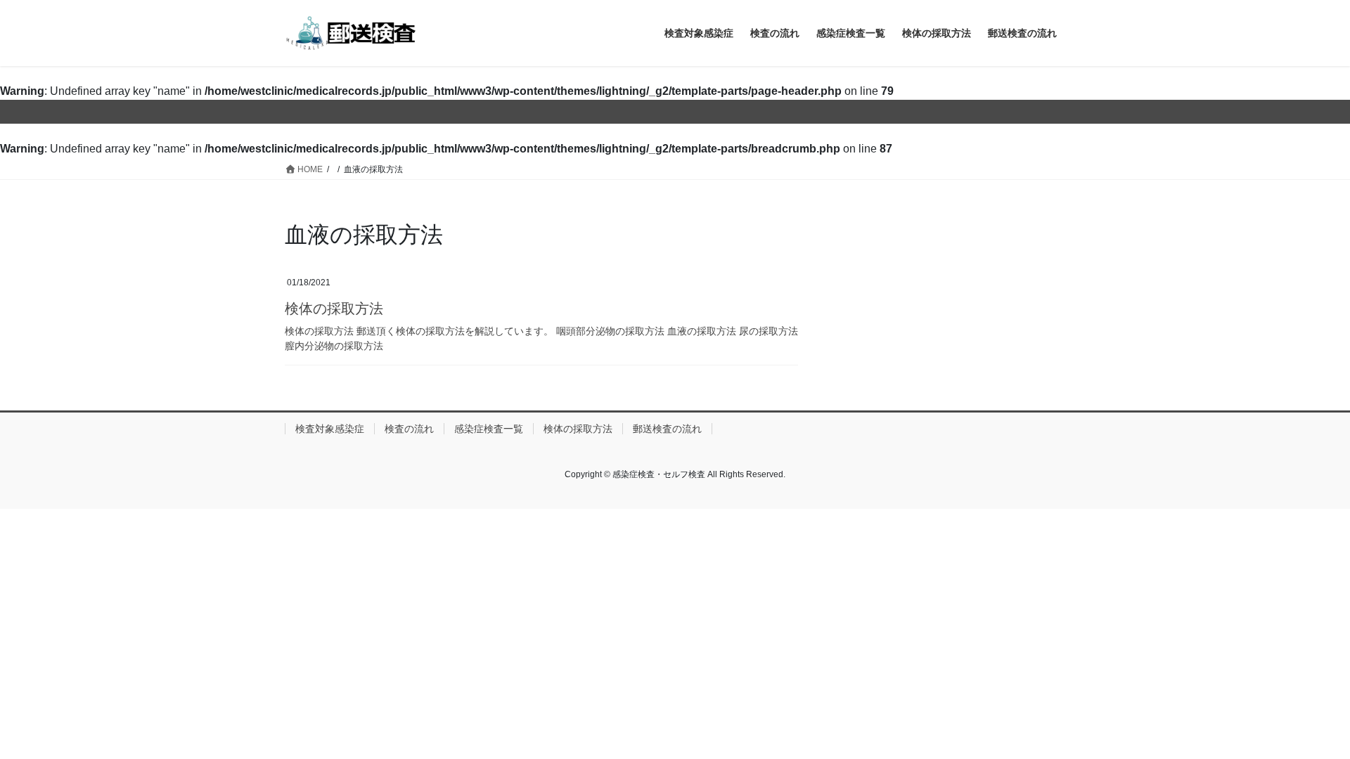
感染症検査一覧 (488, 428)
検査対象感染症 (329, 428)
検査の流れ (409, 428)
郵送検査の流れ (667, 428)
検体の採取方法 (334, 308)
